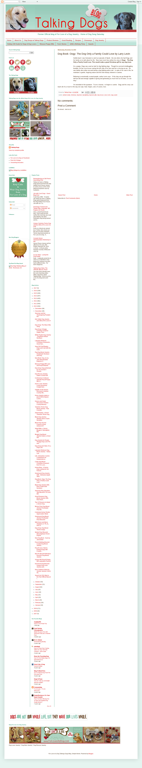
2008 (35, 611)
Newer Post (61, 195)
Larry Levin (107, 95)
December (38, 308)
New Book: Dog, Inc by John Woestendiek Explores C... (42, 359)
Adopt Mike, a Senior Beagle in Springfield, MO (42, 430)
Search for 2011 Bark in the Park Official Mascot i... (43, 577)
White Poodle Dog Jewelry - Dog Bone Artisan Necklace (43, 336)
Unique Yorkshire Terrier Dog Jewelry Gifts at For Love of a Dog (42, 225)
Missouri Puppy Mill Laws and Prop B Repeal (42, 364)
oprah (115, 95)
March (37, 600)
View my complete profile (16, 150)
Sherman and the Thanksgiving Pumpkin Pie (42, 315)
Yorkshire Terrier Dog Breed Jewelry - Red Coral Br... (42, 408)
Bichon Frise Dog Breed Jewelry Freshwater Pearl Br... (42, 508)
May (36, 595)
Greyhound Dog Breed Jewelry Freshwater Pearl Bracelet (42, 518)
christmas (73, 95)
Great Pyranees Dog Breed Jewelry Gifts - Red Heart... (42, 498)
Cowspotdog (38, 687)
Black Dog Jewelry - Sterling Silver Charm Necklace (42, 418)
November (38, 311)
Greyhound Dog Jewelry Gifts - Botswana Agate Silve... (42, 474)
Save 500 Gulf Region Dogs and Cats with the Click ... (43, 348)
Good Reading (67, 40)
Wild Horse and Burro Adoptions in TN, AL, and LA (42, 523)
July (36, 589)
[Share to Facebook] (92, 92)
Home (9, 40)
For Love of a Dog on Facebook (20, 158)
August (37, 587)
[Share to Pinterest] (94, 92)
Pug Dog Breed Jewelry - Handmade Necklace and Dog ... (42, 353)
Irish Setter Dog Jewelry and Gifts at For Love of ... (42, 320)
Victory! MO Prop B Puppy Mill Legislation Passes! (43, 560)
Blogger (91, 753)
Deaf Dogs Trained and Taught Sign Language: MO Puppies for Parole (41, 208)
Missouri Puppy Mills (47, 44)
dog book (79, 95)
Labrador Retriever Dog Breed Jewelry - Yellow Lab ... (42, 451)
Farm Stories (61, 44)
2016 (35, 290)
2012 (35, 301)
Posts (13, 205)
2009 (35, 608)
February (38, 602)
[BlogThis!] (88, 92)
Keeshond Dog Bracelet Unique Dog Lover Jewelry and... (42, 565)
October (37, 582)
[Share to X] (90, 92)
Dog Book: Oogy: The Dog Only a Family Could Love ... (43, 480)
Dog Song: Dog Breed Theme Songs (41, 528)
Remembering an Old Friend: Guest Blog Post (42, 179)
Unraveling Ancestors (17, 162)
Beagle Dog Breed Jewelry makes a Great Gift (42, 436)
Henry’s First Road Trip (40, 623)
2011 (35, 303)
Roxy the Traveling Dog (41, 656)
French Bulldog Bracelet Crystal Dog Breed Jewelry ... (42, 543)
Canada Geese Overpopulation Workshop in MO (42, 239)
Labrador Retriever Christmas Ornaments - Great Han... (42, 342)
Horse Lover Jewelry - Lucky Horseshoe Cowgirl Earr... (41, 385)
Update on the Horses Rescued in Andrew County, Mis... (41, 391)
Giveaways (88, 40)
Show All (49, 706)
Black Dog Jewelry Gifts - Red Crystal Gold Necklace (42, 486)
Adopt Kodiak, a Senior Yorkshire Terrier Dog (42, 413)
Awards (91, 44)
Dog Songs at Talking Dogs (33, 40)
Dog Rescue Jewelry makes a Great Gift (41, 374)
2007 (35, 613)
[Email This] (86, 92)
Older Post (129, 195)
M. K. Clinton (38, 640)
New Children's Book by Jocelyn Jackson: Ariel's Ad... (43, 571)
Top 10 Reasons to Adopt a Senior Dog (42, 503)
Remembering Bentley (40, 641)
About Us (18, 40)
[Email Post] (82, 92)
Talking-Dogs (15, 147)
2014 (35, 296)
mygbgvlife (37, 622)
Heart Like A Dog (39, 664)
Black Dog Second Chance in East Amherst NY (40, 424)
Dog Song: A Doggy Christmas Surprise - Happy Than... (42, 330)
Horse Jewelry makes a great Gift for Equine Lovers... (42, 397)
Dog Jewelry (99, 40)
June (37, 592)
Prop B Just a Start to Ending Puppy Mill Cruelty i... (41, 549)
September (38, 584)
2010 (35, 306)
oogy (112, 95)
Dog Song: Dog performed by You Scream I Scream (43, 369)
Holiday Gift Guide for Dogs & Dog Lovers (21, 44)
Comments (14, 208)
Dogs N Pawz (38, 679)
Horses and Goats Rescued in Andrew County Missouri (41, 402)
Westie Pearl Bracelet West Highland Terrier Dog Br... (42, 533)
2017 (35, 288)
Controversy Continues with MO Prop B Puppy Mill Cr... (42, 379)
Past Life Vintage (16, 160)
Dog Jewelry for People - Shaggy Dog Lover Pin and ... (42, 441)
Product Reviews (52, 40)
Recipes (78, 40)
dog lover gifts (93, 95)
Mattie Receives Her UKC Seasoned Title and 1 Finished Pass (42, 633)
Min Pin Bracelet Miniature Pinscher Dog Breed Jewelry (43, 555)
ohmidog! (37, 646)
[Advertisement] (95, 176)
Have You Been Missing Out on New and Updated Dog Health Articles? (41, 700)
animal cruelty (66, 95)
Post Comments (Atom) (73, 198)
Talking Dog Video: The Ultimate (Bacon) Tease (40, 268)
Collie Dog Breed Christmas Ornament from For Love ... (42, 463)
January (37, 605)
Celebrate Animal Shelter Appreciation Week (42, 513)
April (36, 597)
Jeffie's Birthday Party (77, 44)
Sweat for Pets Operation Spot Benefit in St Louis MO (43, 492)
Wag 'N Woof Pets (39, 671)
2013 (35, 298)
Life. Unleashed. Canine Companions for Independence (42, 457)
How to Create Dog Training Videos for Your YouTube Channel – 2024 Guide (41, 650)
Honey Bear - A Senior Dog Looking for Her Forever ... (42, 469)
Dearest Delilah (38, 666)
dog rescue (100, 95)
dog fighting (85, 95)
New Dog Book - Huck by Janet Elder (42, 538)
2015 (35, 293)
